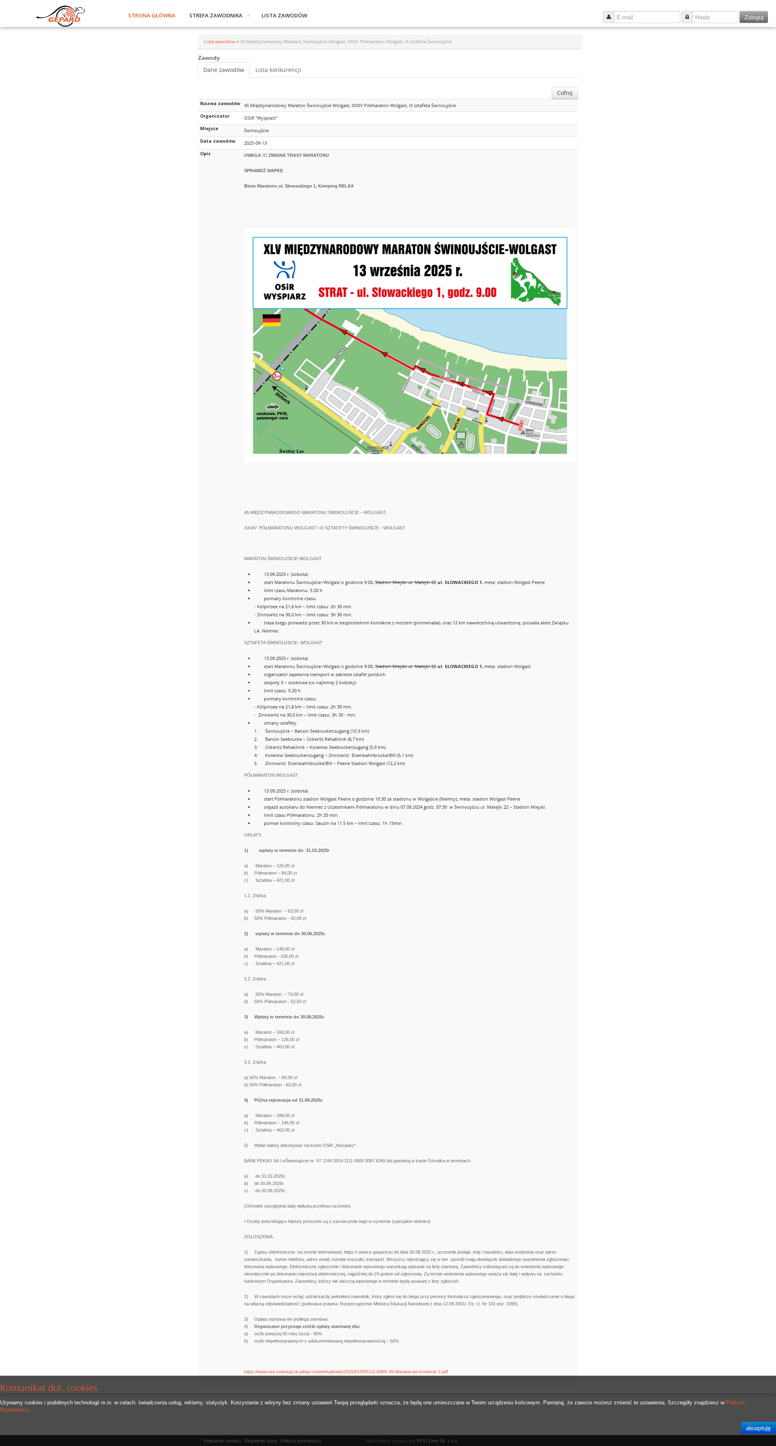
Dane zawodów (223, 70)
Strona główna (151, 15)
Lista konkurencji (278, 70)
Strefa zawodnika (215, 15)
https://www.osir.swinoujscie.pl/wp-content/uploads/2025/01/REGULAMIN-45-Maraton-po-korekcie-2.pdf (346, 1371)
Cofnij (565, 93)
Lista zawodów (284, 15)
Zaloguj (753, 17)
